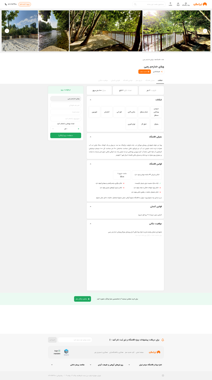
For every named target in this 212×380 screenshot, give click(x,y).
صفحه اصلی (140, 352)
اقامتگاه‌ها (157, 60)
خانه (163, 60)
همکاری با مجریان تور (101, 352)
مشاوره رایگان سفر (81, 299)
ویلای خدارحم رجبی (148, 60)
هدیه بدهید (143, 72)
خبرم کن (52, 340)
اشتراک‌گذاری (156, 72)
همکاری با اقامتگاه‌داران (116, 352)
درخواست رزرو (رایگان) (66, 135)
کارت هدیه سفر (129, 352)
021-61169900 (12, 4)
